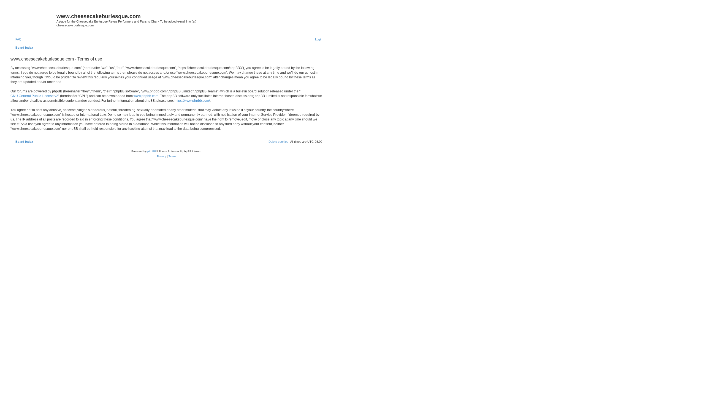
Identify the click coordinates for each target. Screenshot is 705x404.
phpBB (151, 151)
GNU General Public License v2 (34, 96)
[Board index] (32, 18)
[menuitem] (15, 39)
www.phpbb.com (146, 96)
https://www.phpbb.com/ (192, 101)
